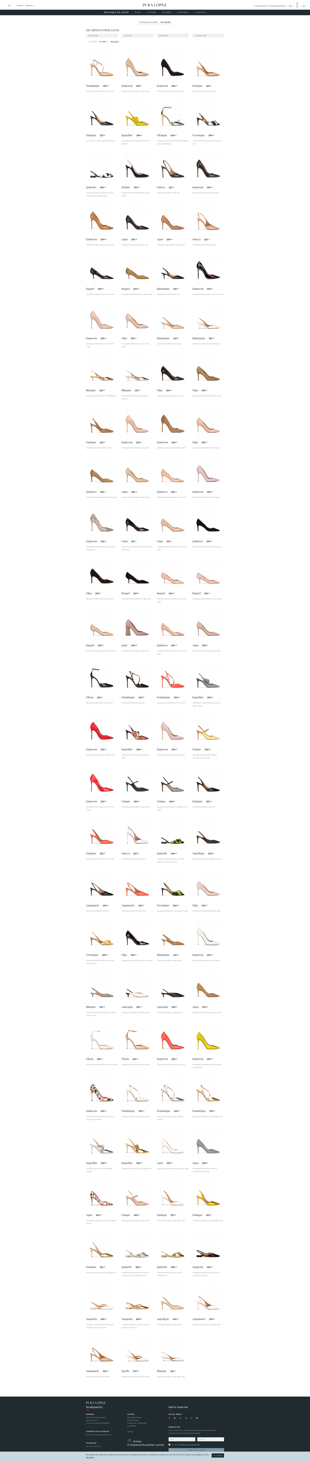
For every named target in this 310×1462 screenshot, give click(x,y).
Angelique (198, 853)
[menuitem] (116, 12)
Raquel (90, 288)
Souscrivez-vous (196, 1450)
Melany (125, 187)
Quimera (91, 491)
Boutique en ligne (148, 22)
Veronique (198, 135)
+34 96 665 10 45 (95, 1446)
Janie (124, 645)
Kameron (126, 85)
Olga (124, 338)
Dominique (92, 85)
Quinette (91, 187)
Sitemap (130, 1431)
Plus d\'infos (90, 1457)
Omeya (161, 187)
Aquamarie (92, 905)
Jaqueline (127, 135)
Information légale (134, 1417)
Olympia (162, 135)
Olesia (89, 697)
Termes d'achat (133, 1420)
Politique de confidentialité (137, 1423)
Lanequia (127, 1007)
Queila (125, 1371)
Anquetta (197, 1267)
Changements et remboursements (270, 6)
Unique (196, 749)
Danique (197, 85)
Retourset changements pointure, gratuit (145, 1443)
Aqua (124, 239)
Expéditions (131, 1426)
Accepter (217, 1455)
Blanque (91, 390)
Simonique (163, 288)
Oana (124, 541)
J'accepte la (185, 1445)
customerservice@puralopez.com (98, 1435)
